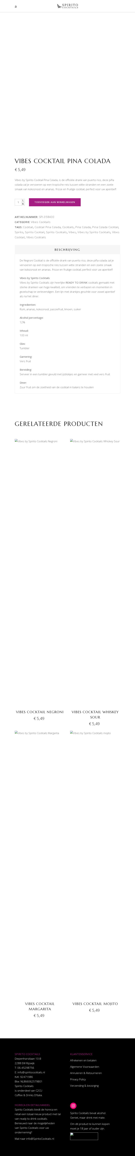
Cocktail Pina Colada (48, 227)
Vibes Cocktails (41, 222)
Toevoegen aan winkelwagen (54, 202)
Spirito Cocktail (34, 232)
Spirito (19, 232)
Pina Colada (83, 227)
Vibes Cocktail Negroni (40, 712)
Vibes (72, 232)
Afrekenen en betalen (83, 1060)
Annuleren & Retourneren (86, 1073)
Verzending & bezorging (84, 1085)
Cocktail (28, 227)
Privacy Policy (78, 1079)
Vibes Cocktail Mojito (95, 1004)
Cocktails (68, 227)
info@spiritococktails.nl (31, 1072)
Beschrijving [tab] (67, 250)
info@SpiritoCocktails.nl (40, 1138)
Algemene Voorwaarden (84, 1066)
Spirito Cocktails (56, 232)
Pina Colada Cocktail (105, 227)
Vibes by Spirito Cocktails (94, 232)
